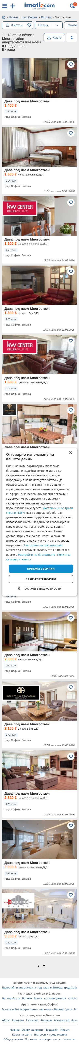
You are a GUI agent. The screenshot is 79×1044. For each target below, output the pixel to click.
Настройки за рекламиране (43, 545)
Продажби (51, 1029)
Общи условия (13, 1039)
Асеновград (61, 1020)
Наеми (64, 1029)
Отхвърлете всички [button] (41, 579)
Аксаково (18, 1020)
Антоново (32, 1020)
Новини (15, 1029)
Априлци (46, 1020)
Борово (27, 998)
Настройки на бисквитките (37, 554)
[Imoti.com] (3, 17)
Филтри (16, 25)
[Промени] (57, 25)
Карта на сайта (22, 1034)
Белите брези (11, 998)
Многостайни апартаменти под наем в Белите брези (37, 1009)
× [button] (70, 452)
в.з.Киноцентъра (55, 998)
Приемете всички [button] (41, 568)
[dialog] (39, 522)
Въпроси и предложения (50, 1034)
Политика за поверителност (43, 1039)
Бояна (38, 998)
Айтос (6, 1020)
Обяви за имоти (32, 1029)
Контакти (70, 1039)
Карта (57, 37)
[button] (40, 588)
